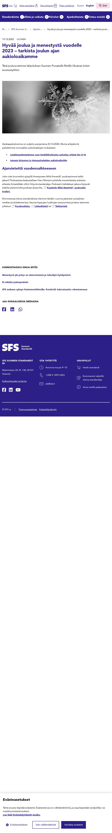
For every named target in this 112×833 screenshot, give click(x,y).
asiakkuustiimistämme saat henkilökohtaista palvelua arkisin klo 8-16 (48, 154)
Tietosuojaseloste (28, 409)
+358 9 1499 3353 (55, 375)
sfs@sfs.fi (50, 383)
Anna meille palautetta (95, 387)
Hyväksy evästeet (73, 825)
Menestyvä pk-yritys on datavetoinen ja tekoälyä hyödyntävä (36, 274)
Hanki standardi (91, 367)
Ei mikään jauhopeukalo (15, 282)
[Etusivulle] (7, 5)
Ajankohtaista (75, 17)
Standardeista (10, 17)
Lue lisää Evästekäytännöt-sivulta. (22, 814)
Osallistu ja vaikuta (32, 17)
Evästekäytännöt (48, 409)
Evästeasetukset (18, 825)
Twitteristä (61, 206)
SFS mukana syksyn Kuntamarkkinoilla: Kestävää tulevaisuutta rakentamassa (44, 289)
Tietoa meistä (96, 17)
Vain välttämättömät (46, 825)
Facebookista (22, 206)
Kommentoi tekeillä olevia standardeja (93, 378)
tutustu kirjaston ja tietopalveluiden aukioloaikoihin (38, 160)
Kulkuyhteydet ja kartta (14, 381)
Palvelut (53, 17)
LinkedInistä (41, 206)
